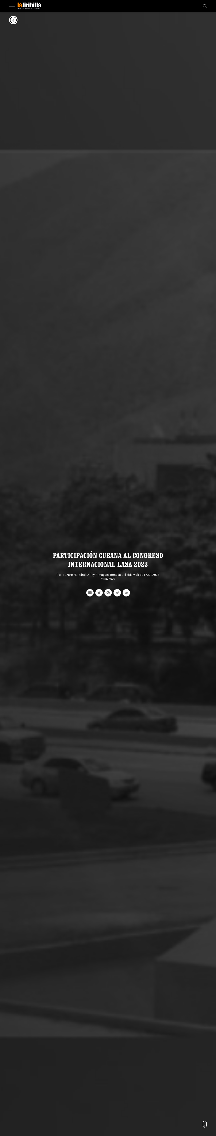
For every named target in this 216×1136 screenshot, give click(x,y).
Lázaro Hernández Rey (79, 574)
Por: (60, 574)
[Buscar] (205, 5)
